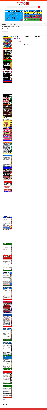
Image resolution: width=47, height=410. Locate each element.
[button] (6, 16)
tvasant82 (4, 28)
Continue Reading (5, 31)
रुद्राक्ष (12, 28)
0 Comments (15, 28)
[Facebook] (15, 38)
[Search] (39, 7)
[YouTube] (14, 38)
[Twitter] (17, 38)
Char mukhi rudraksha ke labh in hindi (41, 24)
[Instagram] (19, 38)
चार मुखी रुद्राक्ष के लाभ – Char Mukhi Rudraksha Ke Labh (13, 26)
